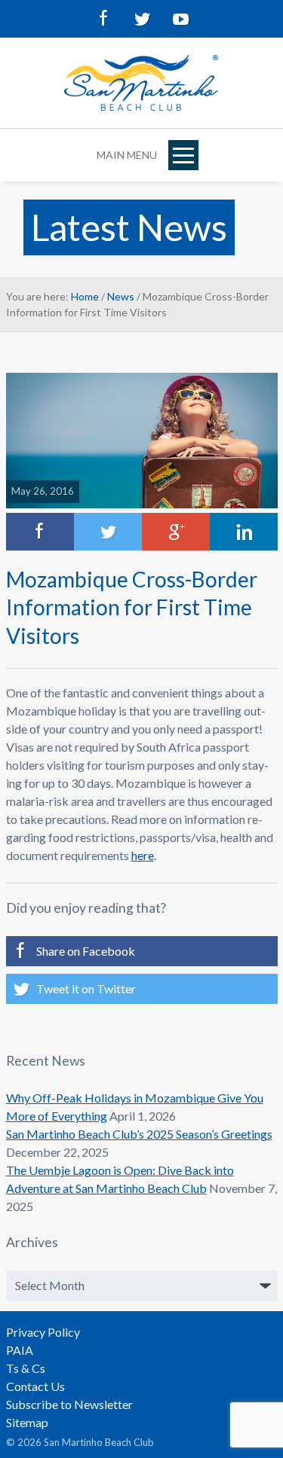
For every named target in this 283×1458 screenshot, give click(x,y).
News (120, 296)
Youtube (179, 19)
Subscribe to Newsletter (69, 1404)
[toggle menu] (183, 155)
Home (85, 296)
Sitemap (27, 1422)
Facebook (104, 19)
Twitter (142, 19)
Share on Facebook (85, 951)
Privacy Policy (43, 1332)
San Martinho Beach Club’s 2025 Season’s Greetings (139, 1134)
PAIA (19, 1350)
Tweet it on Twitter (86, 988)
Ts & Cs (25, 1368)
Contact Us (35, 1386)
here (142, 855)
